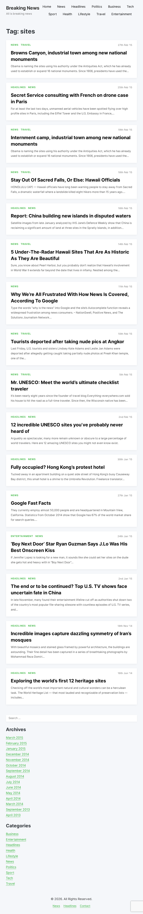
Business (114, 6)
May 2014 (13, 793)
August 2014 (15, 776)
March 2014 (14, 804)
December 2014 (17, 754)
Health (67, 14)
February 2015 (16, 743)
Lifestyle (84, 14)
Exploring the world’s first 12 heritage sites (58, 680)
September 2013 (18, 809)
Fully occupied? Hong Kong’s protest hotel (58, 467)
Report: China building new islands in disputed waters (71, 216)
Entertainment (121, 14)
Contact (85, 906)
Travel (100, 14)
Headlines (78, 6)
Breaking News (22, 8)
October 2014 (16, 765)
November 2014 (17, 760)
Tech (130, 6)
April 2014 (13, 798)
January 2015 (16, 748)
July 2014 (13, 782)
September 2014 (18, 771)
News (61, 6)
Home (47, 6)
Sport (52, 14)
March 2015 (14, 737)
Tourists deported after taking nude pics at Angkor (67, 341)
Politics (97, 6)
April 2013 (13, 815)
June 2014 (13, 787)
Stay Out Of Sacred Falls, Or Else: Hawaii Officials (65, 180)
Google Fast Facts (31, 503)
